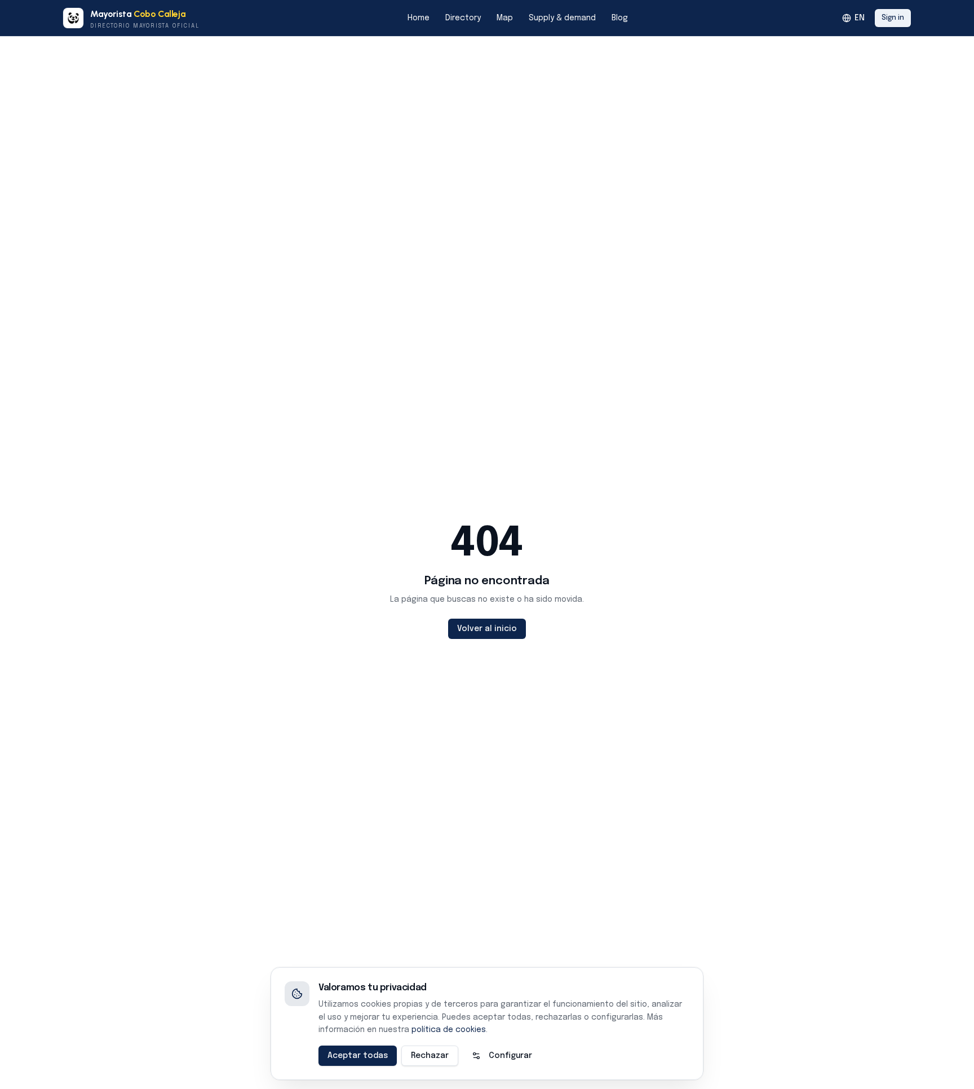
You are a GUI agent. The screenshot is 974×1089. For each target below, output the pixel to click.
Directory (463, 18)
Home (419, 18)
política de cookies (448, 1030)
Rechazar (430, 1056)
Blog (620, 18)
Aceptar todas (357, 1056)
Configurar (510, 1056)
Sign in (893, 18)
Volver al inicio (487, 629)
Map (505, 18)
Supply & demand (562, 18)
